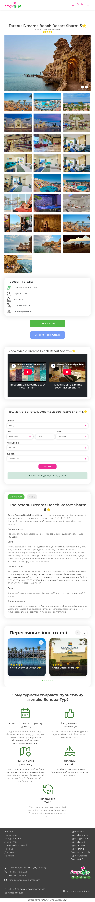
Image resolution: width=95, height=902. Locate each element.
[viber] (89, 877)
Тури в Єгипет (78, 831)
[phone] (82, 4)
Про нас (8, 849)
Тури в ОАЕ (77, 859)
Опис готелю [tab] (16, 496)
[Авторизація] (78, 4)
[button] (73, 4)
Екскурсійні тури (13, 838)
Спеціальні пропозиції (15, 845)
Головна (8, 831)
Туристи (11, 454)
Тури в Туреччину (80, 838)
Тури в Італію (77, 849)
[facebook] (77, 877)
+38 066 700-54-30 (18, 875)
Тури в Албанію (79, 856)
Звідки (10, 421)
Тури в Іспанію (78, 845)
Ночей (59, 432)
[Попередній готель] (78, 632)
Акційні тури (10, 842)
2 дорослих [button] (13, 459)
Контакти (9, 856)
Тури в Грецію (78, 842)
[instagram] (73, 877)
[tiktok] (81, 877)
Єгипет (39, 29)
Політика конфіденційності (77, 891)
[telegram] (85, 877)
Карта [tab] (32, 496)
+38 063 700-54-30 (18, 872)
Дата (9, 432)
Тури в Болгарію (79, 835)
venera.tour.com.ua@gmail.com (24, 880)
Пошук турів (10, 835)
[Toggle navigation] (88, 4)
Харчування (13, 443)
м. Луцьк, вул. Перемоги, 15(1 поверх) (27, 867)
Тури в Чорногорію (81, 852)
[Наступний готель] (84, 632)
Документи (10, 852)
